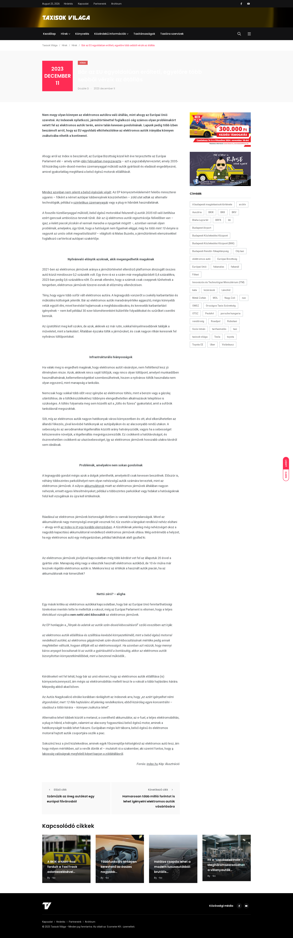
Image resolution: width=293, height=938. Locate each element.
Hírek (64, 34)
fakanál (235, 266)
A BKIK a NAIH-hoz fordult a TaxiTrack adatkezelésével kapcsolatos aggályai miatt (64, 871)
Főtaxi (195, 274)
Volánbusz (228, 344)
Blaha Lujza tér (200, 220)
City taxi (240, 251)
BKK (222, 212)
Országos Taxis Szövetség (221, 305)
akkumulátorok (94, 486)
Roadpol (215, 321)
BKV (234, 212)
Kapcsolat (83, 3)
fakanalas (218, 266)
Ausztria (197, 212)
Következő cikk (158, 790)
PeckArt (209, 313)
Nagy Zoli (229, 298)
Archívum (116, 3)
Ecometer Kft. (114, 926)
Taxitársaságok (144, 34)
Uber (212, 344)
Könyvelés (82, 34)
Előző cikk (60, 790)
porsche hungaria (230, 313)
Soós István (198, 329)
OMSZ (195, 305)
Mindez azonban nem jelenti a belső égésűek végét (76, 192)
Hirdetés (68, 3)
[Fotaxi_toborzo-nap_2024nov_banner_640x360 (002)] (220, 129)
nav (244, 298)
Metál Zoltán (199, 298)
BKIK (211, 212)
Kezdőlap (49, 34)
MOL (215, 298)
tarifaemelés (219, 329)
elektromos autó (201, 259)
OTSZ (195, 313)
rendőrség (198, 321)
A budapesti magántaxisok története (212, 204)
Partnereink (100, 3)
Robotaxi (232, 321)
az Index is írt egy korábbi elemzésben (86, 527)
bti (229, 220)
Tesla (217, 336)
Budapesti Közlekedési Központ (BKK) (213, 243)
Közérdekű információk (110, 34)
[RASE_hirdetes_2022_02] (220, 169)
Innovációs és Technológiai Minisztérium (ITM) (218, 282)
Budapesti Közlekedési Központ (210, 235)
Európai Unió (199, 266)
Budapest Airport (201, 227)
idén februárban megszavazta (101, 161)
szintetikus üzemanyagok (90, 202)
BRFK (218, 220)
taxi (235, 329)
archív (242, 204)
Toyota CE (197, 344)
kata (194, 290)
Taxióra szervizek (172, 34)
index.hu (152, 764)
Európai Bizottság (227, 259)
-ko (53, 877)
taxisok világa (200, 336)
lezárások (209, 290)
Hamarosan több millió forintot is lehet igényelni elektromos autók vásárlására (148, 801)
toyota (230, 336)
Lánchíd (226, 290)
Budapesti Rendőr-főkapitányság (210, 251)
